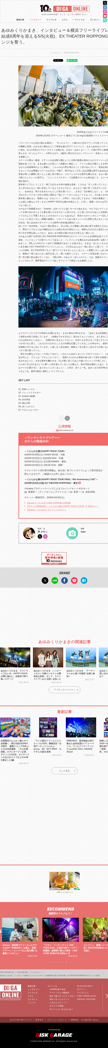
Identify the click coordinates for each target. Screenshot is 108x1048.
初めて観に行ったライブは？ (62, 996)
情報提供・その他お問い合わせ (85, 1020)
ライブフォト (83, 993)
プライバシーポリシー (57, 1020)
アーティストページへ (64, 690)
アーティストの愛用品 (59, 993)
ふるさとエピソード (58, 1002)
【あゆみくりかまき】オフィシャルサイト (46, 510)
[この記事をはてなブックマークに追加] (84, 582)
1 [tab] (50, 962)
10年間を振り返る (58, 989)
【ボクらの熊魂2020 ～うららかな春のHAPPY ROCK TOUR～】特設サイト (62, 506)
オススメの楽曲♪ (57, 1006)
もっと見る (64, 771)
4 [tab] (62, 962)
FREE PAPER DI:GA (86, 996)
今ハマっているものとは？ (61, 1009)
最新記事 (20, 20)
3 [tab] (58, 962)
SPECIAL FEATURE (86, 999)
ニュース (32, 1002)
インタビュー (35, 20)
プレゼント (95, 20)
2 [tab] (54, 962)
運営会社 (39, 1020)
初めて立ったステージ (59, 999)
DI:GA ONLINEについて (21, 1020)
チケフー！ (82, 989)
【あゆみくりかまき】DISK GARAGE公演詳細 (48, 503)
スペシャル (80, 20)
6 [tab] (70, 962)
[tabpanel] (20, 937)
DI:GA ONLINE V (85, 986)
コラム (65, 20)
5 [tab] (66, 962)
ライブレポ (52, 20)
